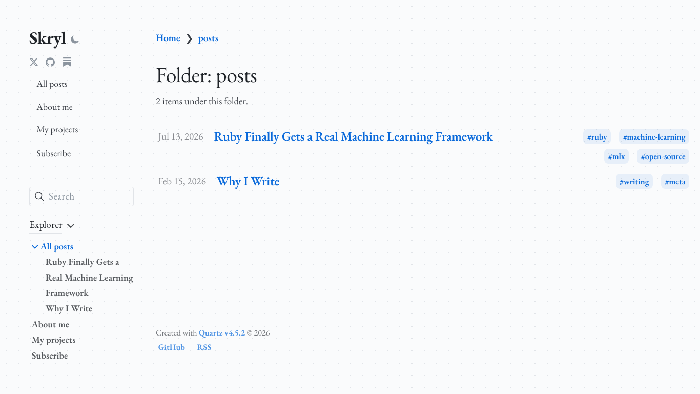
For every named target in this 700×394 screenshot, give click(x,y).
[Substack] (67, 62)
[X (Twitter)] (33, 62)
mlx (618, 156)
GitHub (171, 347)
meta (677, 181)
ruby (599, 136)
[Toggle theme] (75, 39)
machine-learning (656, 136)
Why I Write (69, 308)
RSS (204, 347)
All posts (51, 84)
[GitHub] (50, 62)
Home (168, 37)
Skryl (47, 38)
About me (54, 107)
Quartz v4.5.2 (222, 332)
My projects (57, 129)
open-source (665, 156)
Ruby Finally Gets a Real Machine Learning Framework (89, 277)
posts (208, 37)
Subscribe (53, 154)
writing (636, 181)
